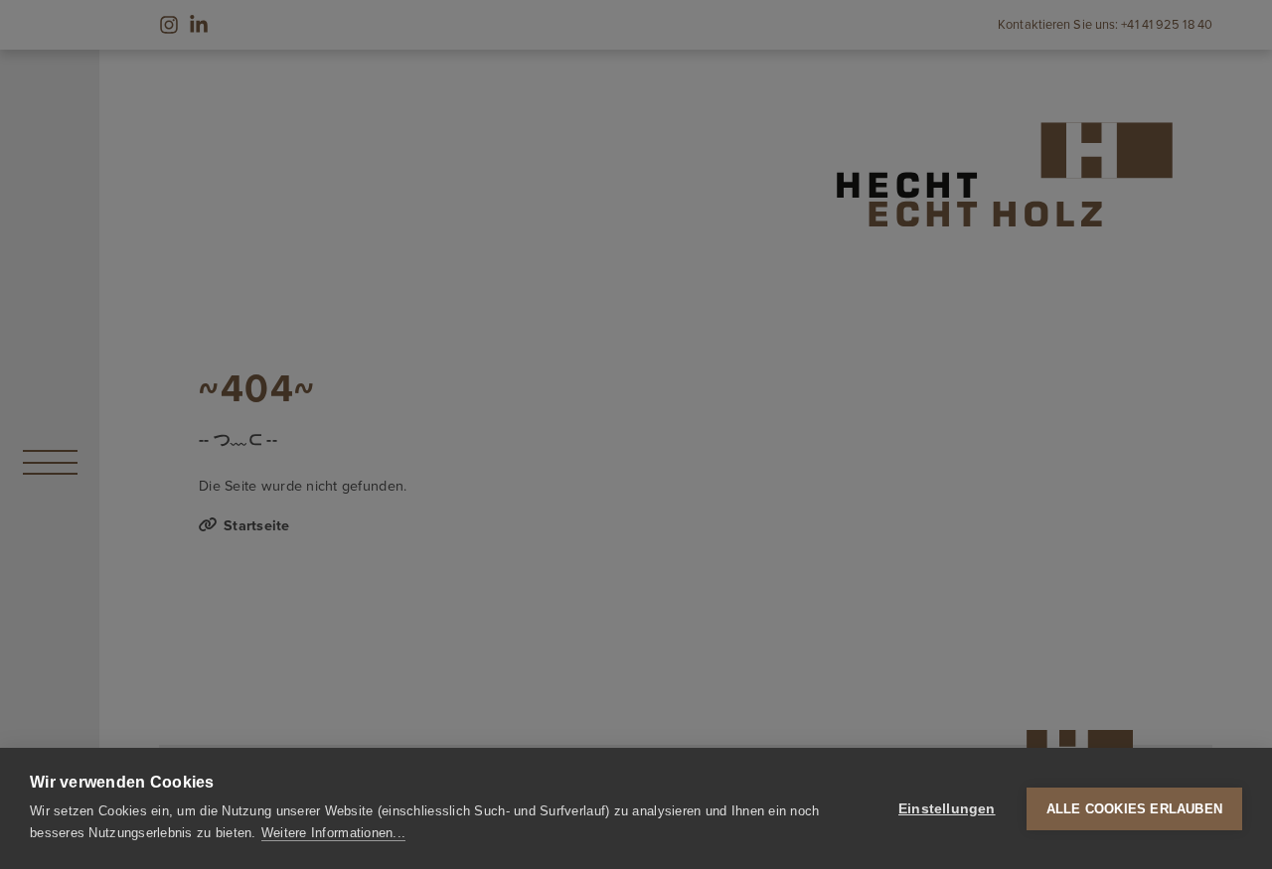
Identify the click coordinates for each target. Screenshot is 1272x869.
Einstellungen (947, 808)
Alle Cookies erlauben (1134, 808)
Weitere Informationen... (333, 832)
